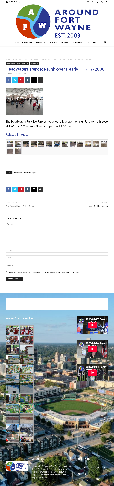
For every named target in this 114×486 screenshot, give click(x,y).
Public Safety (92, 42)
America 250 (40, 42)
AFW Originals (27, 42)
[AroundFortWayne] (57, 21)
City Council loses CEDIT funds (20, 206)
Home (17, 42)
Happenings (45, 59)
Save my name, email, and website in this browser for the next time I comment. (44, 272)
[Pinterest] (88, 2)
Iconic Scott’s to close (97, 206)
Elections (64, 42)
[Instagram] (83, 2)
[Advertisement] (57, 51)
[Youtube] (106, 2)
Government (77, 42)
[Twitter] (102, 2)
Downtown (52, 42)
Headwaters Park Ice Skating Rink (25, 172)
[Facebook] (79, 2)
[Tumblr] (97, 2)
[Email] (34, 80)
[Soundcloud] (93, 2)
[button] (105, 42)
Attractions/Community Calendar (25, 59)
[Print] (40, 80)
